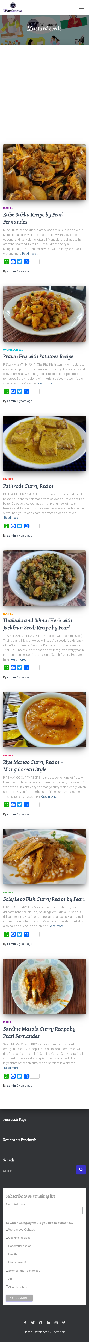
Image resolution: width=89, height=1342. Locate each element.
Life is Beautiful (18, 1262)
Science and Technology (24, 1270)
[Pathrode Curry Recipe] (44, 443)
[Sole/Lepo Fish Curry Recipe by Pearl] (44, 856)
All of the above (18, 1287)
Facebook (25, 1323)
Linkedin (48, 1323)
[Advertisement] (44, 91)
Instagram (56, 1323)
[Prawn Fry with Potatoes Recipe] (44, 314)
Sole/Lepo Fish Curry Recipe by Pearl (44, 899)
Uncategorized (13, 349)
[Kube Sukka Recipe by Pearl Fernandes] (44, 172)
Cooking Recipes (19, 1237)
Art (10, 1278)
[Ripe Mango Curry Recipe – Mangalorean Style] (44, 719)
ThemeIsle (58, 1332)
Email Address (16, 1204)
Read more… (30, 253)
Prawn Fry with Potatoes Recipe (38, 356)
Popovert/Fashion (19, 1246)
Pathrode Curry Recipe (28, 486)
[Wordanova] (14, 7)
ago (24, 271)
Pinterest (63, 1323)
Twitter (32, 1323)
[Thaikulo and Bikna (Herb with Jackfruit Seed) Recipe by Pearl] (44, 578)
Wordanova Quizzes (21, 1229)
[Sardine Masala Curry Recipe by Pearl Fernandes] (44, 986)
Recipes (8, 208)
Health (12, 1254)
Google (40, 1323)
